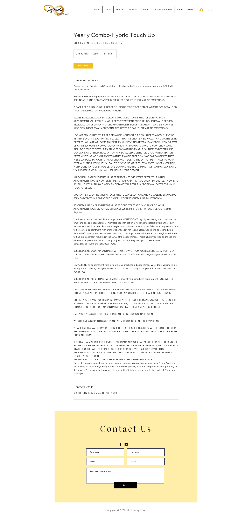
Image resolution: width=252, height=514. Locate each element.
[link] (83, 66)
